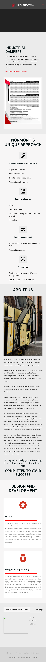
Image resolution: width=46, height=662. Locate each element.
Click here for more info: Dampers (16, 71)
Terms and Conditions (23, 653)
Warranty (36, 653)
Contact (9, 653)
